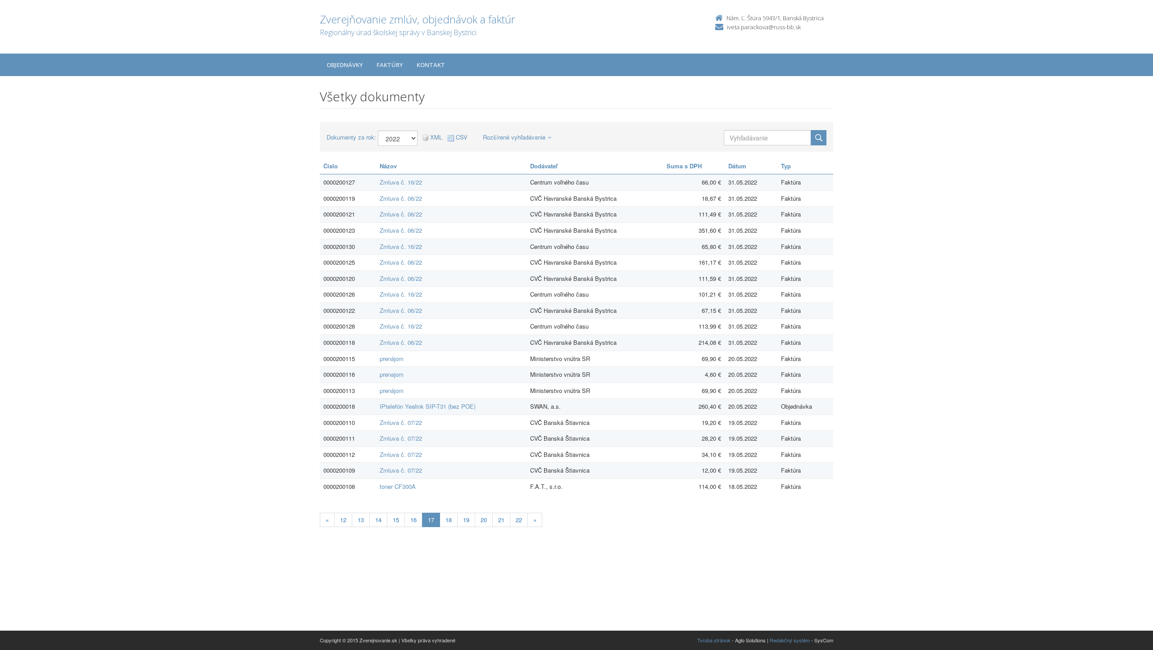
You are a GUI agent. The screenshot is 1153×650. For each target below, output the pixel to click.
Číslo (330, 166)
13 (361, 519)
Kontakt (431, 65)
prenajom (392, 374)
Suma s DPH (684, 166)
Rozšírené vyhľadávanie (514, 137)
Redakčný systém (790, 640)
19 (466, 519)
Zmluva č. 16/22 (401, 182)
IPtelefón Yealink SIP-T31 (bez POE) (428, 406)
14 (378, 519)
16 (413, 519)
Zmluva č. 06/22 (401, 198)
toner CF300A (398, 486)
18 (448, 519)
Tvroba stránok (714, 640)
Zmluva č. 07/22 (401, 422)
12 (343, 519)
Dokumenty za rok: (351, 137)
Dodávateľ (544, 166)
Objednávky (345, 65)
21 (501, 519)
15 (396, 519)
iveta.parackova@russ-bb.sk (764, 27)
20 (484, 519)
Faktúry (390, 65)
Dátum (737, 166)
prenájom (392, 358)
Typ (786, 166)
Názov (388, 166)
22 (519, 519)
